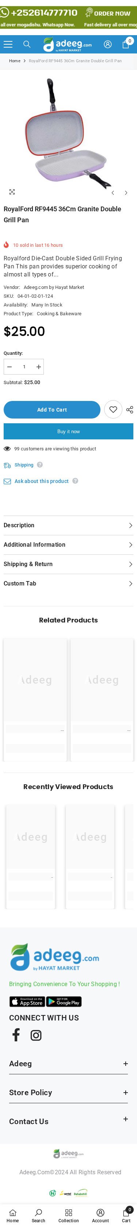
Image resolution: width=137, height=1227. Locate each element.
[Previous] (112, 192)
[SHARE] (127, 410)
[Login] (108, 44)
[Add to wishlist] (113, 409)
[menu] (8, 44)
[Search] (27, 44)
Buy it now (68, 431)
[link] (35, 729)
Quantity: (13, 353)
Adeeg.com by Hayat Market (54, 287)
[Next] (126, 192)
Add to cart (50, 410)
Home (14, 61)
